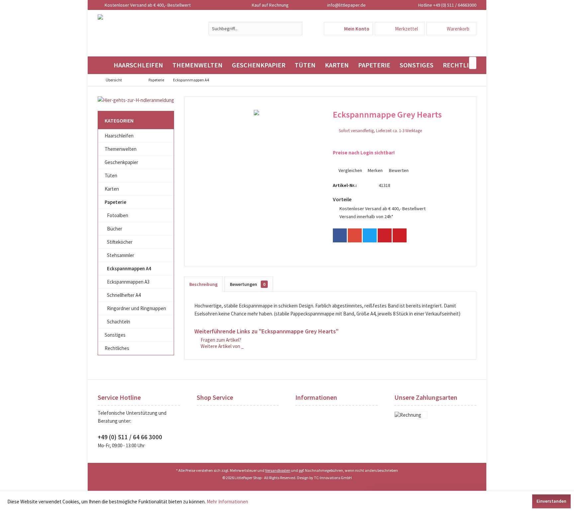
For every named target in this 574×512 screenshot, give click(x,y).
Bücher (114, 228)
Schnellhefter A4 (124, 295)
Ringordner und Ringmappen (136, 308)
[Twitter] (370, 235)
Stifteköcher (120, 242)
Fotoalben (117, 215)
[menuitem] (451, 28)
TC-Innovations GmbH (333, 477)
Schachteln (118, 321)
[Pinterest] (385, 235)
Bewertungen (247, 284)
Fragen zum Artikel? (220, 340)
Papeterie (115, 202)
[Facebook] (340, 235)
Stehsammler (120, 255)
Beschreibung (203, 284)
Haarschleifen (119, 135)
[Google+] (355, 235)
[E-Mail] (400, 235)
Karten (112, 189)
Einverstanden (551, 501)
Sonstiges (115, 335)
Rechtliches (117, 348)
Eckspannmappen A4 (129, 268)
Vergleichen (349, 170)
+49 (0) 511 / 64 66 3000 (130, 437)
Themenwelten (121, 149)
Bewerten (398, 170)
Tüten (111, 175)
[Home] (103, 65)
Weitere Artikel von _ (222, 346)
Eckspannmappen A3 (128, 282)
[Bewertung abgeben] (398, 123)
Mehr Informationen (227, 501)
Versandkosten (277, 470)
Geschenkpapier (121, 162)
